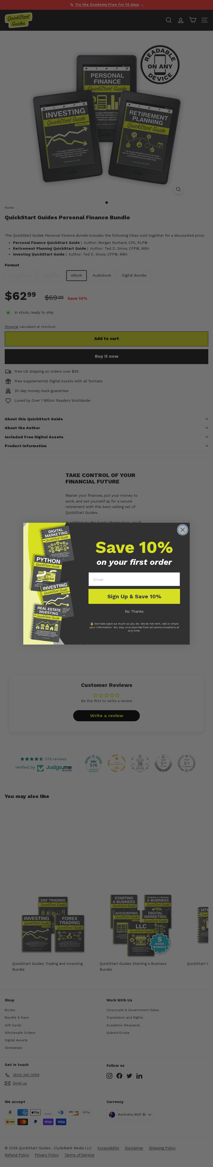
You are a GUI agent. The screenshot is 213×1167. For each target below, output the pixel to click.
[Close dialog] (182, 530)
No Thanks (134, 611)
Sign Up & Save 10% (134, 596)
